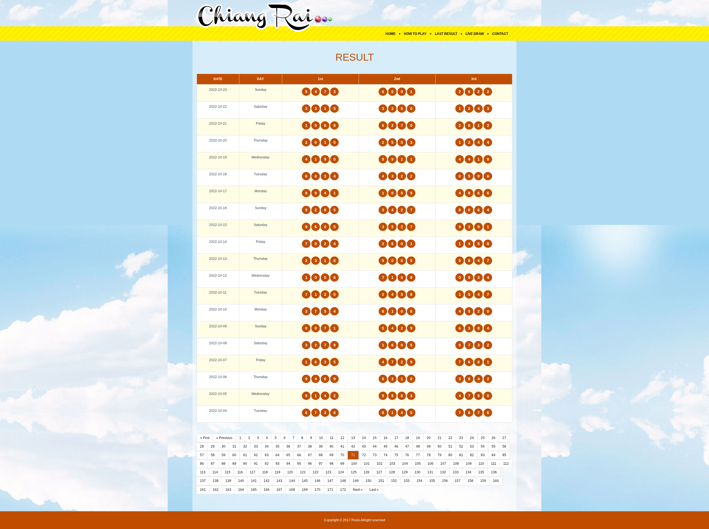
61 (245, 455)
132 (443, 472)
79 (439, 455)
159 (483, 481)
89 (234, 464)
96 (310, 464)
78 (429, 455)
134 (468, 472)
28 (202, 446)
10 (321, 438)
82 (472, 455)
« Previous (224, 438)
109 (469, 464)
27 (504, 438)
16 (385, 438)
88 (223, 464)
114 (215, 472)
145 (305, 481)
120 (290, 472)
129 (405, 472)
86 (202, 464)
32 (245, 446)
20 (429, 438)
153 (407, 481)
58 (213, 455)
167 (279, 490)
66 (299, 455)
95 (299, 464)
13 (353, 438)
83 (483, 455)
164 (241, 490)
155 (432, 481)
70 (342, 455)
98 (331, 464)
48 (418, 446)
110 (481, 464)
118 (265, 472)
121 (303, 472)
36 (288, 446)
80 (450, 455)
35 (277, 446)
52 (461, 446)
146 (317, 481)
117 (252, 472)
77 (418, 455)
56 (504, 446)
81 (461, 455)
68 (321, 455)
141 (254, 481)
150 (368, 481)
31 (234, 446)
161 (203, 490)
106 (430, 464)
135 (481, 472)
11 (331, 438)
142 (266, 481)
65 (288, 455)
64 (277, 455)
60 (234, 455)
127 (379, 472)
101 (367, 464)
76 (407, 455)
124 (341, 472)
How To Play (415, 34)
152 (394, 481)
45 (385, 446)
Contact (500, 34)
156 (445, 481)
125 (354, 472)
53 (472, 446)
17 (396, 438)
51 (450, 446)
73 (375, 455)
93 (277, 464)
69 (331, 455)
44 (375, 446)
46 (396, 446)
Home (390, 34)
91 (256, 464)
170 (317, 490)
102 (379, 464)
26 (493, 438)
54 (483, 446)
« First (204, 438)
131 (430, 472)
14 (364, 438)
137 (203, 481)
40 (331, 446)
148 (343, 481)
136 (494, 472)
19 (418, 438)
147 (330, 481)
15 (375, 438)
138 (216, 481)
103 (392, 464)
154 (419, 481)
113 (202, 472)
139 (228, 481)
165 (254, 490)
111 (493, 464)
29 (213, 446)
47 (407, 446)
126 (366, 472)
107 (443, 464)
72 (364, 455)
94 (288, 464)
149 (356, 481)
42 (353, 446)
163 (228, 490)
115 (227, 472)
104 (405, 464)
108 (456, 464)
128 (392, 472)
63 (267, 455)
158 (470, 481)
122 (315, 472)
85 (504, 455)
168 (292, 490)
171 (330, 490)
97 (321, 464)
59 (223, 455)
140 (241, 481)
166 (266, 490)
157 (458, 481)
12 (342, 438)
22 (450, 438)
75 (396, 455)
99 (342, 464)
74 (385, 455)
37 (299, 446)
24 (472, 438)
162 (216, 490)
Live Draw (475, 34)
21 (439, 438)
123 (328, 472)
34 (267, 446)
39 (321, 446)
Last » (374, 490)
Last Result (446, 34)
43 (364, 446)
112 (506, 464)
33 (256, 446)
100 (354, 464)
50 (439, 446)
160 (496, 481)
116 (240, 472)
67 (310, 455)
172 (343, 490)
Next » (358, 490)
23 (461, 438)
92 (267, 464)
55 (493, 446)
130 (417, 472)
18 (407, 438)
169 (305, 490)
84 (493, 455)
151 (381, 481)
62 (256, 455)
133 (456, 472)
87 (213, 464)
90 (245, 464)
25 (483, 438)
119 (277, 472)
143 (279, 481)
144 (292, 481)
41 (342, 446)
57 (202, 455)
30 (223, 446)
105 (418, 464)
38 (310, 446)
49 (429, 446)
